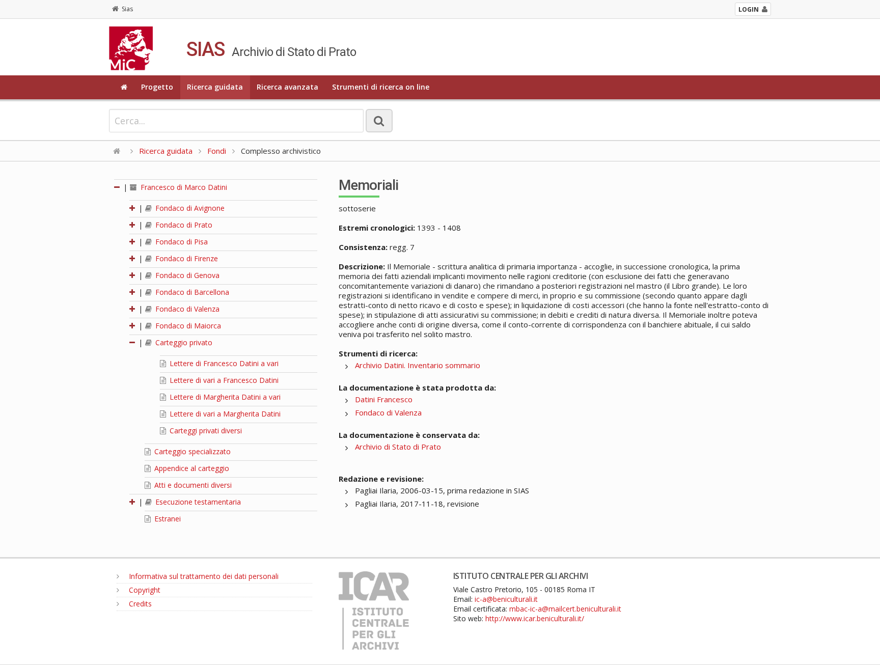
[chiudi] (132, 342)
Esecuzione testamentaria (197, 502)
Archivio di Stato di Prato (398, 446)
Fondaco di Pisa (180, 241)
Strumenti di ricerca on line (380, 87)
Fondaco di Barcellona (191, 292)
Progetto (157, 87)
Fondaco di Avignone (189, 208)
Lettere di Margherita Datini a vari (224, 397)
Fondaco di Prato (182, 225)
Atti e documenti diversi (192, 485)
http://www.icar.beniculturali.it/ (534, 618)
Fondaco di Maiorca (187, 325)
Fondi (216, 151)
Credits (139, 603)
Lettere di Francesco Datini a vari (223, 363)
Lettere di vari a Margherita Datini (224, 414)
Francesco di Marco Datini (183, 187)
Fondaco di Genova (186, 275)
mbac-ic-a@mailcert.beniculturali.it (565, 609)
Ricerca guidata (215, 87)
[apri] (132, 208)
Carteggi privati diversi (205, 430)
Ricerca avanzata (287, 87)
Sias (127, 9)
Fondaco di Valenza (186, 309)
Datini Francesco (384, 399)
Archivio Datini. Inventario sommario (417, 365)
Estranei (166, 518)
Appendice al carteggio (190, 468)
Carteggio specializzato (191, 451)
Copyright (143, 590)
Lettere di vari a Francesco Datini (223, 380)
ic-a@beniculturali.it (506, 599)
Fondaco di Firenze (185, 258)
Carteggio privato (182, 342)
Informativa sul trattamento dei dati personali (203, 576)
